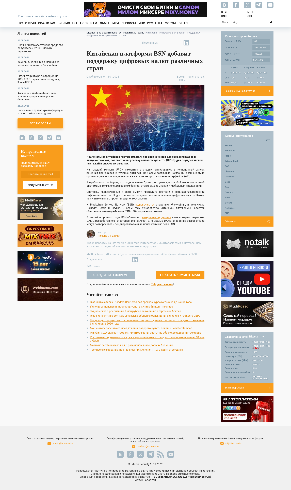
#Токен (99, 254)
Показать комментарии (180, 275)
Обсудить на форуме (110, 275)
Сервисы (129, 23)
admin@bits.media (63, 443)
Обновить (230, 221)
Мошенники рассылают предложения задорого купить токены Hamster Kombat (141, 328)
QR (208, 476)
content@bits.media (148, 446)
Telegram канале (162, 284)
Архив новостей (145, 480)
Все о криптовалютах (37, 23)
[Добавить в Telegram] (178, 42)
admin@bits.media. (189, 473)
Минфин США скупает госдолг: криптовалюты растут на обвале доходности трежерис (145, 332)
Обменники (109, 23)
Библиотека (67, 23)
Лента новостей (32, 33)
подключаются (144, 204)
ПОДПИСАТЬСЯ (38, 185)
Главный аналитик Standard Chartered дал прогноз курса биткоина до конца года (141, 302)
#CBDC (193, 254)
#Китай (182, 254)
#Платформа (168, 254)
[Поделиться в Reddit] (201, 42)
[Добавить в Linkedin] (186, 42)
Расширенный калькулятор (240, 91)
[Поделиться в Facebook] (163, 42)
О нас (183, 23)
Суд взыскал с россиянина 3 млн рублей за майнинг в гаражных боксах (135, 311)
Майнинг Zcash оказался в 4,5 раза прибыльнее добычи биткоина (131, 345)
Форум (170, 23)
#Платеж (111, 254)
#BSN (90, 254)
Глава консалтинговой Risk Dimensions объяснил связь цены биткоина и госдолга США (145, 315)
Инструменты (150, 23)
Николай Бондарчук (109, 235)
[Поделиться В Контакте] (194, 42)
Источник (94, 266)
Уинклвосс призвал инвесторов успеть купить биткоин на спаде (131, 306)
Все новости (40, 123)
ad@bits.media (233, 443)
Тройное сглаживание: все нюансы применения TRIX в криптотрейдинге (137, 349)
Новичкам (88, 23)
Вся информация (234, 387)
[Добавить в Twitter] (170, 42)
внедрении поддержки (156, 217)
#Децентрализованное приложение (138, 254)
